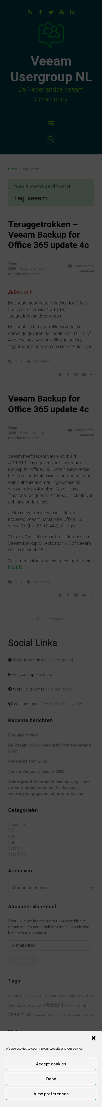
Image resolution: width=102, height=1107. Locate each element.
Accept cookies (51, 1064)
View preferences (51, 1094)
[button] (93, 1038)
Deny (51, 1079)
